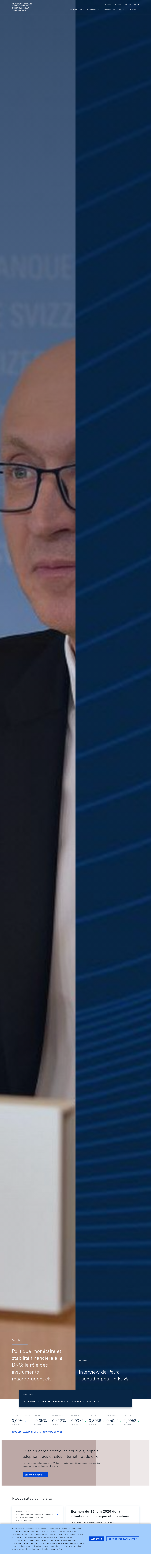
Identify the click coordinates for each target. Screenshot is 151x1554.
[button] (136, 5)
